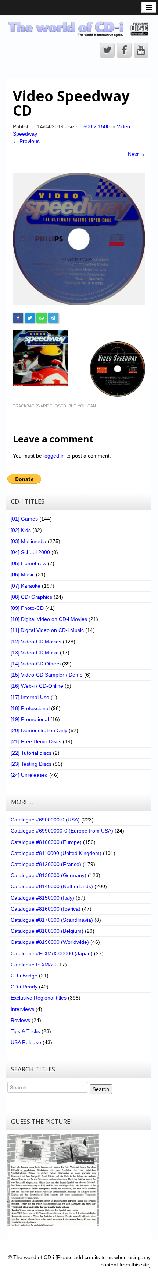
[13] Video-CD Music (34, 653)
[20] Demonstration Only (39, 730)
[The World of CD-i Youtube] (141, 50)
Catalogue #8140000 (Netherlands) (52, 886)
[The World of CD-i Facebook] (124, 50)
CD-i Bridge (24, 976)
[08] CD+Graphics (31, 597)
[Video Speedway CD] (79, 238)
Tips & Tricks (25, 1031)
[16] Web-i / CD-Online (37, 686)
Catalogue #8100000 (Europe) (46, 842)
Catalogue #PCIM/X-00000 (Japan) (52, 953)
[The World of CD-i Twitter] (107, 50)
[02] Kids (21, 530)
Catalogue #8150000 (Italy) (42, 898)
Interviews (22, 1009)
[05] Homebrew (28, 563)
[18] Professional (30, 708)
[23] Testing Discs (31, 764)
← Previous (26, 141)
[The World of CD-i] (79, 29)
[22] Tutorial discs (31, 753)
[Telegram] (53, 318)
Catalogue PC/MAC (33, 964)
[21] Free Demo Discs (36, 741)
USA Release (26, 1042)
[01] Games (24, 519)
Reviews (20, 1020)
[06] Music (23, 574)
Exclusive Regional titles (39, 998)
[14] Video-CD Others (36, 664)
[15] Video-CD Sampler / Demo (47, 675)
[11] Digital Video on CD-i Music (47, 630)
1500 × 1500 (95, 126)
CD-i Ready (24, 987)
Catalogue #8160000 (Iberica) (45, 909)
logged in (54, 456)
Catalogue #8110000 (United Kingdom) (56, 853)
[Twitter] (30, 318)
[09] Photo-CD (27, 608)
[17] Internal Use (30, 697)
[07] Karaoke (25, 586)
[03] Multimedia (28, 541)
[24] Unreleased (29, 775)
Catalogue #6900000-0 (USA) (45, 820)
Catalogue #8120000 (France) (46, 864)
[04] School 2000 (30, 552)
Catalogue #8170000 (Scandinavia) (52, 920)
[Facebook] (18, 318)
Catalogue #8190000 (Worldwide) (50, 942)
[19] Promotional (30, 719)
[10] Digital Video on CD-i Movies (49, 619)
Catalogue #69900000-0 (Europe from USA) (62, 831)
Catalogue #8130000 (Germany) (48, 875)
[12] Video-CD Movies (36, 641)
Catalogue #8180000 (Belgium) (47, 931)
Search (101, 1089)
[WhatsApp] (41, 318)
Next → (136, 154)
